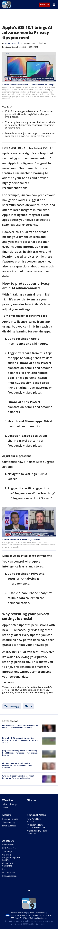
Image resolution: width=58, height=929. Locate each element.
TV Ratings (7, 851)
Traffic (5, 807)
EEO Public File (9, 848)
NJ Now (31, 800)
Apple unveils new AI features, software (21, 539)
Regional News (36, 815)
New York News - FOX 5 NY (35, 820)
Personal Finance (10, 819)
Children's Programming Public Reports (11, 857)
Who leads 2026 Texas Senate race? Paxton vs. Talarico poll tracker (18, 777)
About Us (8, 840)
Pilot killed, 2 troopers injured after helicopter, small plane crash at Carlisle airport (20, 740)
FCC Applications (9, 876)
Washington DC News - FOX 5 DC (37, 832)
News (28, 706)
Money (6, 815)
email (29, 890)
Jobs (4, 869)
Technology (41, 43)
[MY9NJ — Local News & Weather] (6, 4)
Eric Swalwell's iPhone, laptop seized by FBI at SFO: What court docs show (20, 726)
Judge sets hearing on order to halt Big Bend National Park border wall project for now (19, 752)
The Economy (8, 822)
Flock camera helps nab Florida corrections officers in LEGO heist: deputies (17, 765)
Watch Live (44, 5)
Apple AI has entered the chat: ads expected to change (28, 84)
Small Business (9, 825)
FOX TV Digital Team (27, 43)
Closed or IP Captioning (7, 864)
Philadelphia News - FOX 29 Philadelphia (36, 826)
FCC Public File (8, 872)
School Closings (9, 804)
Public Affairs (8, 844)
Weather (7, 800)
